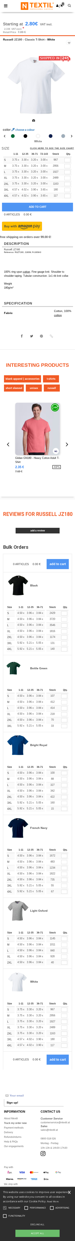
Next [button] (69, 87)
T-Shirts (51, 378)
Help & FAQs (11, 1141)
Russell (8, 39)
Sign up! (12, 1102)
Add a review (37, 530)
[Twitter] (32, 336)
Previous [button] (8, 87)
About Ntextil (11, 1118)
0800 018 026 (48, 1138)
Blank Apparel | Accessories (22, 378)
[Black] (25, 136)
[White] (38, 136)
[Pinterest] (41, 336)
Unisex (34, 388)
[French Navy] (51, 136)
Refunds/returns (12, 1137)
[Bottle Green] (13, 136)
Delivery (8, 1132)
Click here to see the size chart (52, 148)
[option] (37, 85)
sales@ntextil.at (49, 1130)
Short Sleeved (14, 388)
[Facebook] (22, 336)
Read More (53, 1201)
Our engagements (14, 1146)
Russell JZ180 (12, 249)
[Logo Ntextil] (37, 5)
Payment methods (14, 1127)
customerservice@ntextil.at (55, 1122)
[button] (57, 5)
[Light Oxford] (63, 136)
